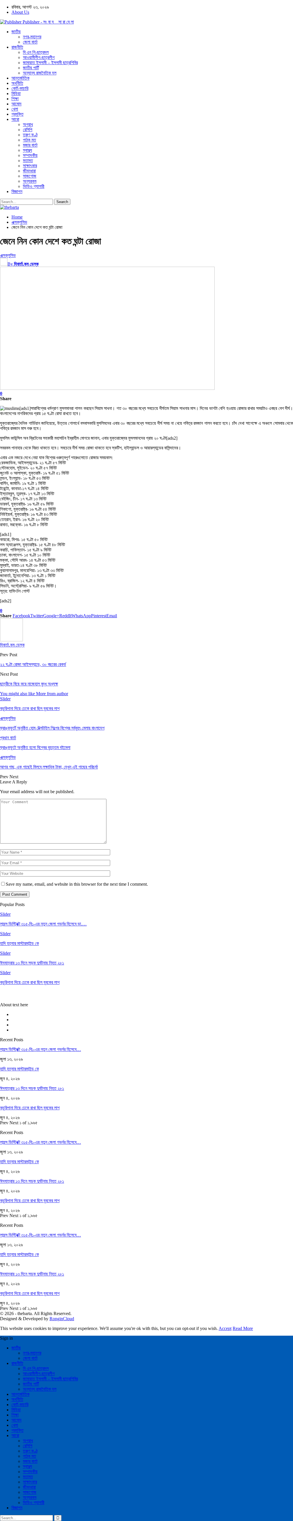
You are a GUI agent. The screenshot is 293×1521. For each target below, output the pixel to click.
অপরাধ (28, 124)
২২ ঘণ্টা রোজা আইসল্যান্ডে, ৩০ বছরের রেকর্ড (33, 664)
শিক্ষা (15, 98)
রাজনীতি (17, 47)
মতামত (28, 160)
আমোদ (16, 103)
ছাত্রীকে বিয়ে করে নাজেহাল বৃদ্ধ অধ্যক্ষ (29, 683)
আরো (15, 119)
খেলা (14, 109)
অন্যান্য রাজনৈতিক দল (39, 72)
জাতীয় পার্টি (31, 67)
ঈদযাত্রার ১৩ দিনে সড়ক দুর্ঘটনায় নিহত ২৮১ (32, 1088)
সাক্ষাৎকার (30, 165)
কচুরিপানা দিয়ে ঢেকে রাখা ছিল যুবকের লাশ (30, 1107)
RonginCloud (62, 1318)
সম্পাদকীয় (30, 155)
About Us (20, 12)
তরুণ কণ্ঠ (30, 134)
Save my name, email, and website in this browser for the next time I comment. (77, 884)
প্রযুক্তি (17, 114)
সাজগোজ (29, 176)
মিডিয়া (16, 93)
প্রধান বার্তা (8, 737)
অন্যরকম (29, 181)
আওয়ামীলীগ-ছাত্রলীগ (39, 57)
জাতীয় (16, 31)
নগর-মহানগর (32, 36)
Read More (243, 1328)
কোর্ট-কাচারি (19, 88)
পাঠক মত (29, 139)
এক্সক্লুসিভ (8, 255)
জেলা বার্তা (30, 42)
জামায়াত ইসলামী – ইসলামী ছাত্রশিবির (50, 62)
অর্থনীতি (17, 83)
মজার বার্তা (30, 145)
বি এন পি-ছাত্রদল (36, 52)
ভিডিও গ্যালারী (33, 186)
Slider (5, 698)
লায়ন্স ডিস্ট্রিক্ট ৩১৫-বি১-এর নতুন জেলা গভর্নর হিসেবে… (40, 1049)
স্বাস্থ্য (27, 150)
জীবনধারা (29, 170)
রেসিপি (27, 129)
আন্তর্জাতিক (20, 78)
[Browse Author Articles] (11, 639)
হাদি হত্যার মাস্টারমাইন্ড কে (19, 1068)
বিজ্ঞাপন (16, 191)
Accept (225, 1328)
